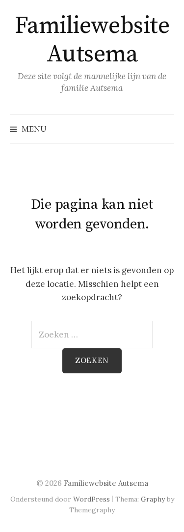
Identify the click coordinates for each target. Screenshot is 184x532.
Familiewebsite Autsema (92, 40)
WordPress (91, 499)
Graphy (153, 499)
